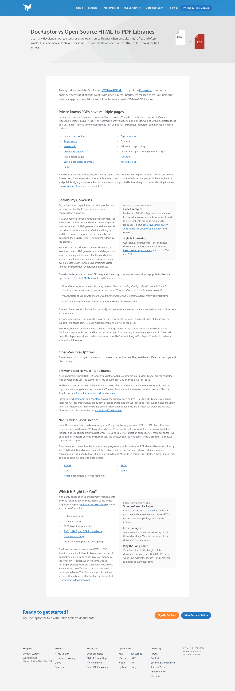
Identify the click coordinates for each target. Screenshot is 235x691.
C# (140, 225)
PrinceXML (145, 90)
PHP (138, 229)
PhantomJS (96, 399)
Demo (79, 8)
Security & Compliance (163, 663)
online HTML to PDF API (93, 504)
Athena (111, 393)
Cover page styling (74, 151)
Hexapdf (68, 476)
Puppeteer (81, 393)
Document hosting (74, 536)
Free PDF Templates (97, 667)
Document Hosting (65, 658)
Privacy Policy (158, 672)
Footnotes (126, 157)
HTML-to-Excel (62, 654)
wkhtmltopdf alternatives (108, 410)
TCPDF (67, 465)
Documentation (154, 8)
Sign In (174, 8)
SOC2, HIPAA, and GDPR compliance (83, 531)
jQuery (164, 225)
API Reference (94, 663)
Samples (92, 8)
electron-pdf (95, 393)
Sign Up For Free (167, 615)
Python (145, 229)
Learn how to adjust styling (137, 250)
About (154, 654)
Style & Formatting (97, 658)
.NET (125, 229)
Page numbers (128, 136)
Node (132, 229)
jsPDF (124, 465)
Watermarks (70, 146)
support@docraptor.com (77, 580)
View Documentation (196, 615)
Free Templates (110, 8)
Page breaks (70, 141)
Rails (152, 229)
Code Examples (95, 654)
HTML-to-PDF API (112, 90)
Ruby (159, 229)
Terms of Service (159, 667)
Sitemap (155, 676)
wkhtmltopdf (78, 399)
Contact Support (31, 654)
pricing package (144, 510)
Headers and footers (74, 136)
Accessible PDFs (129, 162)
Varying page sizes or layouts (79, 162)
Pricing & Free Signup (196, 8)
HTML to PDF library (83, 278)
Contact (155, 658)
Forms (67, 167)
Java (145, 225)
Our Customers (132, 8)
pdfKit (124, 471)
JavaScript (154, 225)
